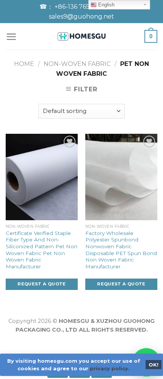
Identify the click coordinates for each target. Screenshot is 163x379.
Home (24, 63)
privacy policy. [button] (110, 368)
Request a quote (41, 284)
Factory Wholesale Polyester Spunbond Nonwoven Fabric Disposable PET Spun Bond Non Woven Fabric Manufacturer (121, 249)
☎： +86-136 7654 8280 (76, 6)
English (105, 5)
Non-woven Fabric (77, 63)
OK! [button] (153, 365)
